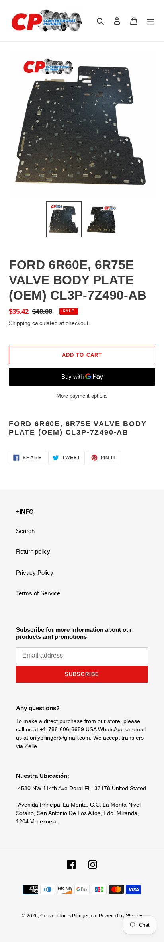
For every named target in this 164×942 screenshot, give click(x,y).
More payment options (82, 396)
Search (25, 530)
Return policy (33, 551)
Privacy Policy (34, 572)
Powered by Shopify (120, 915)
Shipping (20, 323)
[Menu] (150, 20)
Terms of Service (38, 593)
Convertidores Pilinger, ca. (68, 915)
